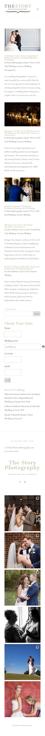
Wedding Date (11, 341)
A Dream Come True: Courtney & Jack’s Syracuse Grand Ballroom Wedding (21, 58)
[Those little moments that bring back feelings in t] (22, 662)
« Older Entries (10, 309)
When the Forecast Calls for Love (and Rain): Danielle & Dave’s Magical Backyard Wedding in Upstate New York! (22, 398)
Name (7, 328)
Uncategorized (9, 70)
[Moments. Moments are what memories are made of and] (22, 625)
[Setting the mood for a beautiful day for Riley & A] (22, 699)
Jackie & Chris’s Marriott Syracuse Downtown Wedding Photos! (22, 267)
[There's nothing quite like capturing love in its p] (22, 550)
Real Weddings (11, 66)
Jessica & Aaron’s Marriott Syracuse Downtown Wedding (19, 207)
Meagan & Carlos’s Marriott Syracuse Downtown (18, 226)
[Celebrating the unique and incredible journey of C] (22, 513)
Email (7, 366)
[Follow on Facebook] (20, 482)
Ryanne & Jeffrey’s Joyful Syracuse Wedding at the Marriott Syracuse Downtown (22, 133)
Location (8, 353)
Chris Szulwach (12, 229)
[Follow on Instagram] (25, 482)
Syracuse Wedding (24, 66)
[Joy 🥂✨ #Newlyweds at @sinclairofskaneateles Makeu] (22, 588)
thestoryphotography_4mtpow (18, 62)
